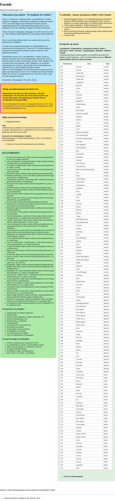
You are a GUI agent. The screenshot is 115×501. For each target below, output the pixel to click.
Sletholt (78, 412)
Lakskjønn (79, 371)
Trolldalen (79, 232)
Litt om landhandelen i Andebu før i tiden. (21, 216)
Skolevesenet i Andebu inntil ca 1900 (20, 275)
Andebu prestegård (82, 113)
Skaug (78, 334)
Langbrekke (80, 82)
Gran (77, 92)
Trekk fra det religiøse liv (15, 283)
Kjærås (78, 126)
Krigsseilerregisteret (71, 19)
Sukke (78, 107)
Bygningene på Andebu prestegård (19, 271)
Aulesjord (79, 331)
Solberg (78, 253)
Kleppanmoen (80, 185)
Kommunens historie (91, 48)
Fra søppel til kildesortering (16, 349)
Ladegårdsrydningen (82, 303)
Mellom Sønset (81, 322)
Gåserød (78, 98)
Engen (78, 300)
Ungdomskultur (12, 323)
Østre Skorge (80, 421)
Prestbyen (79, 403)
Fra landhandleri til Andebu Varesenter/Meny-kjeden (25, 345)
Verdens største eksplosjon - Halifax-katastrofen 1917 (25, 317)
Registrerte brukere (13, 122)
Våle (77, 197)
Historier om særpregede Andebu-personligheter (24, 299)
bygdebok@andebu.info (10, 26)
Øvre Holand (80, 418)
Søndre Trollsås (81, 437)
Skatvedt (79, 85)
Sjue (77, 294)
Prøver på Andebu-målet (15, 291)
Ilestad (78, 287)
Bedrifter (99, 51)
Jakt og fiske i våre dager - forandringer (21, 353)
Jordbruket (10, 188)
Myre (78, 278)
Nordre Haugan (81, 104)
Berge (78, 390)
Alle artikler (6, 80)
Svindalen (79, 275)
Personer (78, 51)
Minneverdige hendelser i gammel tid (20, 295)
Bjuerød (78, 67)
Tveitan (78, 455)
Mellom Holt (80, 76)
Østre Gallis (79, 378)
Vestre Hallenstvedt (82, 222)
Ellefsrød (79, 250)
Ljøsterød (79, 446)
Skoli (78, 440)
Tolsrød (78, 241)
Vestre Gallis (80, 375)
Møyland (79, 116)
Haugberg (79, 188)
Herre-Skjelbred (81, 306)
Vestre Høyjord (80, 315)
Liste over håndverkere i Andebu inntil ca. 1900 (24, 242)
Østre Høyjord (80, 312)
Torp (77, 244)
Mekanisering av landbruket (17, 321)
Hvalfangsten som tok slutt (16, 331)
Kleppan (79, 347)
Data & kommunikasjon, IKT (17, 319)
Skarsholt (79, 266)
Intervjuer (63, 51)
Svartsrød (79, 396)
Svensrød (79, 284)
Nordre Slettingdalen (82, 260)
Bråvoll (78, 213)
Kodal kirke (11, 254)
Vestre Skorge (80, 424)
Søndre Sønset (80, 325)
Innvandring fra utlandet (15, 327)
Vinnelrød (79, 141)
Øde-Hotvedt (80, 169)
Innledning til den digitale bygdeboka (20, 313)
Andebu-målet (12, 315)
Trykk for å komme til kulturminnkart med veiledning (25, 144)
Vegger (78, 216)
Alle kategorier (17, 80)
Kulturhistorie (76, 48)
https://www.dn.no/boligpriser (12, 70)
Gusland (78, 225)
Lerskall (78, 194)
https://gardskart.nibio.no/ (14, 76)
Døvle (78, 200)
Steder (71, 51)
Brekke (78, 387)
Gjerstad (78, 459)
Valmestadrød (80, 297)
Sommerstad (80, 154)
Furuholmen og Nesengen (84, 138)
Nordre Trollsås (81, 434)
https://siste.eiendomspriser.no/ (40, 65)
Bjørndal (79, 427)
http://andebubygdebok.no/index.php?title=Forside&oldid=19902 (31, 490)
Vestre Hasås (80, 409)
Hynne (78, 368)
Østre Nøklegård (81, 238)
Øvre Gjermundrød (82, 135)
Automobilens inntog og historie (18, 329)
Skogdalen (79, 465)
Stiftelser (107, 51)
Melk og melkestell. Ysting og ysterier (20, 198)
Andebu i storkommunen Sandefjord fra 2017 (23, 343)
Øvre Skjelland (80, 144)
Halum (78, 176)
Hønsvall (79, 384)
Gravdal (78, 70)
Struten (78, 207)
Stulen (78, 88)
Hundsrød (79, 340)
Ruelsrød (79, 95)
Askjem (78, 120)
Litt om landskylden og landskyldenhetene (22, 161)
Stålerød (78, 210)
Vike (77, 172)
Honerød (79, 337)
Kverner (10, 202)
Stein (78, 235)
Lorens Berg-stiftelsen (15, 40)
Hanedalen (79, 157)
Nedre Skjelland (81, 148)
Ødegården (79, 101)
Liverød (78, 449)
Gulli (78, 129)
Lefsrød (78, 431)
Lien (77, 356)
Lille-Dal (79, 359)
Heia (77, 468)
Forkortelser (11, 173)
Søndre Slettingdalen (82, 256)
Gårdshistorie (65, 48)
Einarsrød (79, 362)
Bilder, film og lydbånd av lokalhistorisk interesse (24, 347)
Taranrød (79, 204)
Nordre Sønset (80, 319)
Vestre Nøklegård (81, 272)
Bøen (78, 343)
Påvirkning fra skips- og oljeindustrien (20, 351)
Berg (77, 191)
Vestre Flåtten (80, 182)
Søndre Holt (80, 73)
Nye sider (27, 80)
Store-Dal (79, 365)
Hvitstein (79, 452)
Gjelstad (78, 443)
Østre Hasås (79, 406)
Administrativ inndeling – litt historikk (20, 179)
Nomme (78, 462)
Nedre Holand (80, 415)
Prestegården (80, 309)
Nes (77, 353)
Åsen (77, 123)
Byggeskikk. (11, 265)
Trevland (79, 393)
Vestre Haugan (80, 179)
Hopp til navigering (7, 10)
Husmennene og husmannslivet (18, 204)
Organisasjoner (89, 51)
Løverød (79, 160)
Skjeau (78, 350)
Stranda (78, 228)
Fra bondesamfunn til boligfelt (17, 333)
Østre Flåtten (80, 110)
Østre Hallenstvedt (82, 219)
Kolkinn (78, 247)
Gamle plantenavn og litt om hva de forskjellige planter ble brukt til (30, 230)
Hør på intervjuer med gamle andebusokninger (80, 31)
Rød (77, 151)
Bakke (78, 263)
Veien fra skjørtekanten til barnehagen (20, 335)
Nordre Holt (80, 79)
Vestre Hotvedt (80, 166)
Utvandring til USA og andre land (19, 325)
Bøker (102, 48)
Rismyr (78, 381)
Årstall (34, 80)
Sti (77, 399)
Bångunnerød (80, 281)
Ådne (78, 269)
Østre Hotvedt (80, 163)
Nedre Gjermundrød (82, 132)
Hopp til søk (18, 10)
